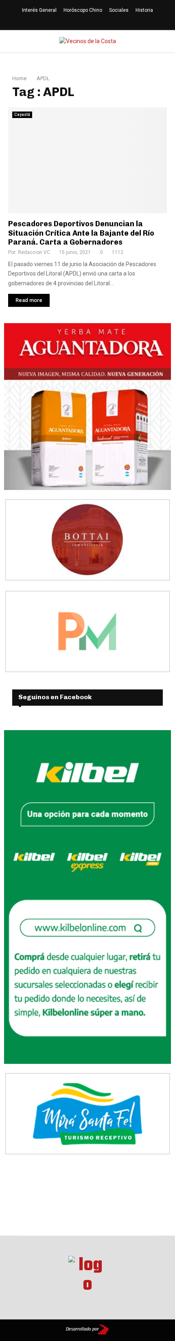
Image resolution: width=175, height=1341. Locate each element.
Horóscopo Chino (82, 10)
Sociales (119, 10)
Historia (144, 10)
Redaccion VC (34, 252)
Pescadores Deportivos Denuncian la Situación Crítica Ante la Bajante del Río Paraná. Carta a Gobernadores (81, 233)
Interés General (39, 10)
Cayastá (22, 114)
